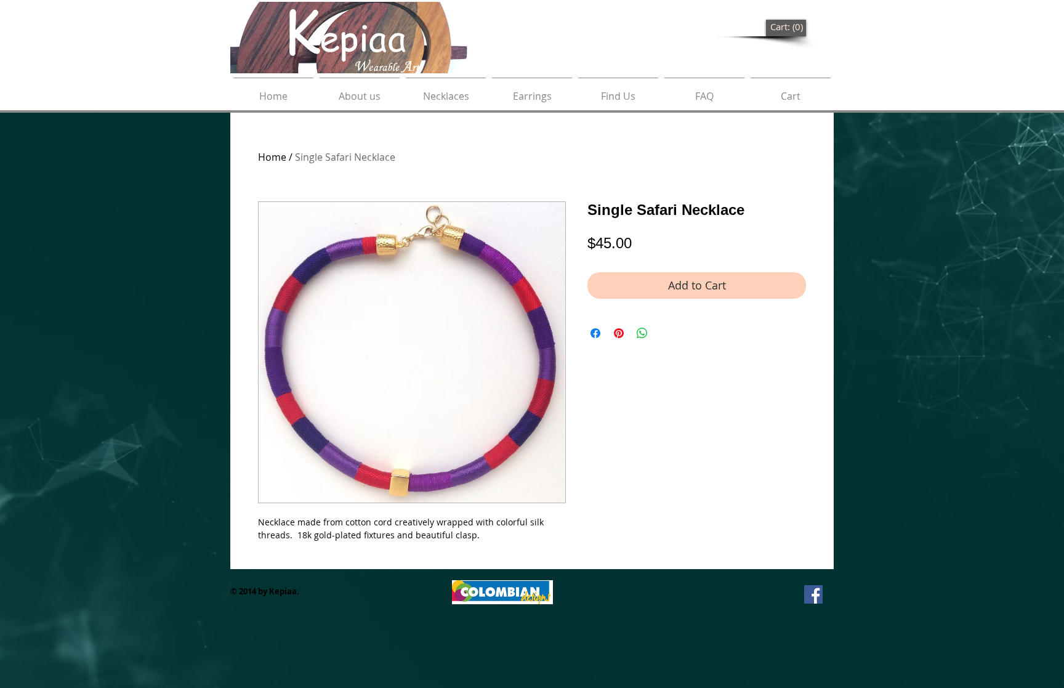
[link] (786, 27)
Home (272, 157)
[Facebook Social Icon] (813, 594)
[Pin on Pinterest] (618, 333)
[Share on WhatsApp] (642, 333)
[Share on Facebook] (595, 333)
